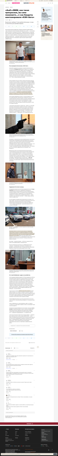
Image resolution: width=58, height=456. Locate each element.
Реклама (16, 437)
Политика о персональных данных (29, 449)
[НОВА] (16, 3)
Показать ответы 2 (9, 359)
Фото (16, 434)
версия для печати (32, 342)
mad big (9, 362)
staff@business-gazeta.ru (45, 440)
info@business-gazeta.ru (45, 434)
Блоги (6, 434)
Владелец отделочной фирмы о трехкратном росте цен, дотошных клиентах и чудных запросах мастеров (47, 18)
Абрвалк (9, 370)
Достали (9, 387)
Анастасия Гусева (12, 328)
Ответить (13, 359)
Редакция (6, 437)
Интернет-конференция (28, 431)
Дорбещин (9, 380)
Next (51, 21)
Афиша (6, 431)
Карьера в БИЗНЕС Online (8, 439)
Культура (17, 429)
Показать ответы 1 (9, 368)
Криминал (7, 7)
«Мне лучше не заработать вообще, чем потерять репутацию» (46, 14)
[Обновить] (38, 347)
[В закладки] (38, 24)
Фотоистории (17, 435)
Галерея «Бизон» (27, 439)
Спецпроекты (27, 437)
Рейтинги (26, 434)
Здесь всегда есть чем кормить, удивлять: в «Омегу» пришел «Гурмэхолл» (47, 34)
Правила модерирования (8, 417)
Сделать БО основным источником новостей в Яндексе (22, 334)
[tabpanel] (47, 14)
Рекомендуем (43, 32)
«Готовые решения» (48, 10)
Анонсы (16, 431)
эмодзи (9, 358)
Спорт (7, 429)
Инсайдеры (26, 435)
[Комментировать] (38, 22)
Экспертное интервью (29, 429)
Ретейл (11, 7)
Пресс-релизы (7, 435)
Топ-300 (26, 440)
